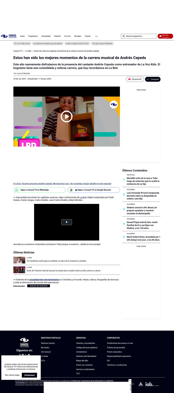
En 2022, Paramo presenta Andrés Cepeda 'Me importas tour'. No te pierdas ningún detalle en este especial (62, 183)
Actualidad (131, 189)
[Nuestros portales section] (61, 338)
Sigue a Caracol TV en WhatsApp (35, 190)
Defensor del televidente (86, 356)
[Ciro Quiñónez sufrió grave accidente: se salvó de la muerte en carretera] (19, 260)
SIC (108, 360)
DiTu (43, 360)
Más (96, 36)
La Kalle (44, 356)
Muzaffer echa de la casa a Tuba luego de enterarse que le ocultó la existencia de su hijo (143, 181)
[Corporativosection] (132, 338)
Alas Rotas (131, 175)
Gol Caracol (46, 352)
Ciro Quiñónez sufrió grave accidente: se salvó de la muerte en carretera (56, 261)
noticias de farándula (38, 286)
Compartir (155, 79)
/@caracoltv (136, 79)
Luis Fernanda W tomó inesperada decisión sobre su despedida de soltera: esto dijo (143, 196)
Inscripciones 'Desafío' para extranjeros (48, 43)
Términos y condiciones (117, 365)
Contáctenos (81, 352)
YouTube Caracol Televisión (102, 43)
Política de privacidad (116, 347)
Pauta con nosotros (84, 365)
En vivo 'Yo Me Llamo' (22, 43)
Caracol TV (18, 51)
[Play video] (67, 116)
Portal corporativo (114, 352)
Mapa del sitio (82, 360)
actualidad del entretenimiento (44, 279)
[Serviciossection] (97, 338)
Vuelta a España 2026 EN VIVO (77, 43)
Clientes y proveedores (85, 343)
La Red (28, 51)
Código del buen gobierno (87, 347)
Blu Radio (45, 347)
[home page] (8, 36)
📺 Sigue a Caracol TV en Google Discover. (93, 190)
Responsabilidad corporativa (119, 356)
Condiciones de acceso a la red (120, 343)
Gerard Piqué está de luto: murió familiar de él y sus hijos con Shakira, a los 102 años (142, 225)
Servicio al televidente (85, 369)
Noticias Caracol (48, 343)
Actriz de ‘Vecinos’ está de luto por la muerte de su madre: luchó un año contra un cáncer (63, 270)
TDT (78, 374)
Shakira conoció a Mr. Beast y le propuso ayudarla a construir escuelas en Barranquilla (142, 210)
